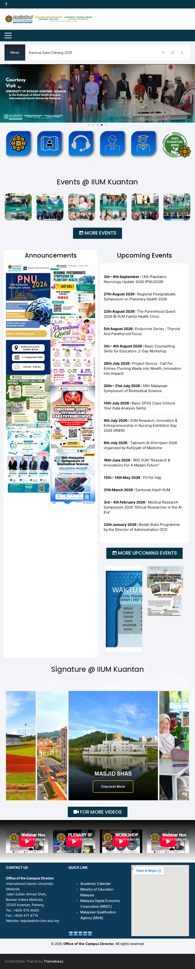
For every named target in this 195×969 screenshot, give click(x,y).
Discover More (113, 786)
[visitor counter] (80, 933)
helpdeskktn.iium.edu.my (39, 921)
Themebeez (53, 961)
